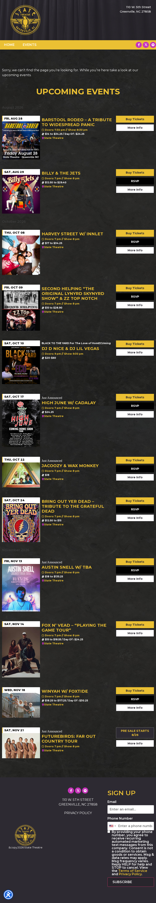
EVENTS (30, 45)
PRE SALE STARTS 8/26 (135, 733)
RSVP (135, 181)
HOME (9, 45)
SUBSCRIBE (122, 882)
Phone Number (120, 818)
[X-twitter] (146, 45)
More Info (135, 128)
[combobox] (112, 826)
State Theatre (54, 138)
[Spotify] (153, 45)
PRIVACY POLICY (78, 813)
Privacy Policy (130, 874)
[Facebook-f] (139, 45)
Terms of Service (132, 871)
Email (111, 802)
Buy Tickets (135, 119)
